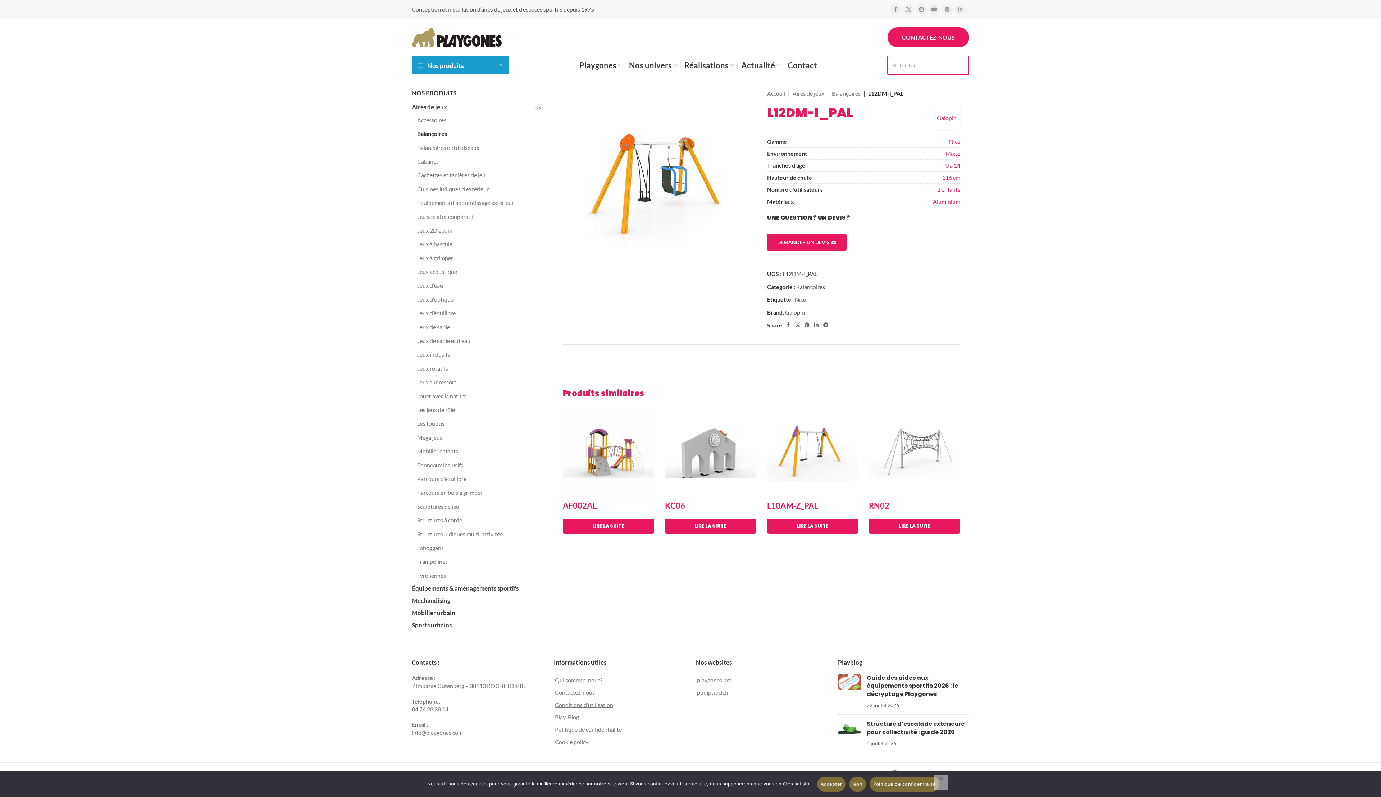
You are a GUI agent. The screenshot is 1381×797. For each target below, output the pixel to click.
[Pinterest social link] (947, 9)
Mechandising (431, 600)
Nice (954, 141)
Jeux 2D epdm (434, 230)
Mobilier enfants (437, 451)
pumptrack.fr (713, 692)
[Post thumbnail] (849, 691)
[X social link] (908, 9)
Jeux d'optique (435, 299)
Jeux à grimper (435, 258)
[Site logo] (457, 36)
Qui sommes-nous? (578, 680)
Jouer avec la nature (441, 396)
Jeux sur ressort (436, 382)
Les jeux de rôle (436, 409)
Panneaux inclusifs (440, 465)
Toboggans (430, 547)
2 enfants (948, 189)
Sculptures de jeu (438, 506)
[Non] (941, 782)
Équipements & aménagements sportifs (465, 588)
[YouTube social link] (934, 9)
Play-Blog (567, 717)
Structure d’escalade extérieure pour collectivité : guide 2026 (916, 728)
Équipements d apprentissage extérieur (465, 202)
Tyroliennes (431, 575)
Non (857, 784)
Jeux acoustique (437, 271)
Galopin (947, 117)
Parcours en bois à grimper (450, 492)
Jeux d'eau (430, 285)
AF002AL (580, 505)
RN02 (879, 505)
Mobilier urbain (433, 613)
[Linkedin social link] (960, 9)
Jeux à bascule (434, 244)
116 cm (951, 177)
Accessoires (431, 119)
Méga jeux (430, 437)
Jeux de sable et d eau (443, 340)
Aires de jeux (429, 107)
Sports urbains (432, 625)
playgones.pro (714, 680)
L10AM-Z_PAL (792, 505)
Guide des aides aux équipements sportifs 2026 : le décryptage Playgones (912, 686)
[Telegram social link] (825, 325)
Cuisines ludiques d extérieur (453, 188)
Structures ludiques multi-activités (459, 534)
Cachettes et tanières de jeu (451, 174)
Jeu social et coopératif (445, 216)
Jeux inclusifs (433, 354)
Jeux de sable (433, 327)
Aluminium (946, 201)
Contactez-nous (928, 37)
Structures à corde (439, 520)
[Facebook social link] (895, 9)
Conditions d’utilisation (584, 704)
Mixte (952, 153)
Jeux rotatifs (432, 368)
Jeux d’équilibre (436, 313)
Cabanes (428, 161)
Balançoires (432, 133)
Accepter (831, 784)
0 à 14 (952, 165)
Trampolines (432, 561)
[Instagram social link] (921, 9)
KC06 (675, 505)
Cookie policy (571, 741)
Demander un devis (803, 242)
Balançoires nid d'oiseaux (448, 147)
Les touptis (431, 423)
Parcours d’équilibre (441, 478)
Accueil (776, 93)
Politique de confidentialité (588, 729)
